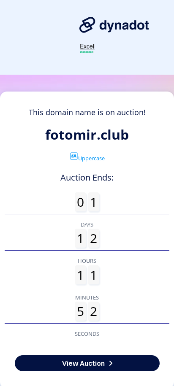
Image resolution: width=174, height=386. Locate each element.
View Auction (83, 363)
